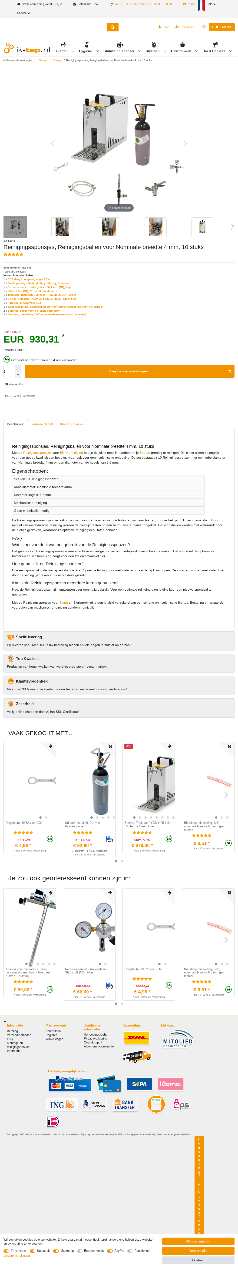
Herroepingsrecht (95, 1034)
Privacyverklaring (95, 1038)
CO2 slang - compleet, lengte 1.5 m (29, 279)
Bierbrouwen (181, 51)
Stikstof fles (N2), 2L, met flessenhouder (32, 291)
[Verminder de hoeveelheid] (18, 374)
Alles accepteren (198, 1241)
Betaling (12, 1031)
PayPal (119, 1250)
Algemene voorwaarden (99, 1046)
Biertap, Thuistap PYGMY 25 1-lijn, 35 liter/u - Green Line (42, 298)
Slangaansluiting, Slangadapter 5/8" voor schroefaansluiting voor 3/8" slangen (55, 306)
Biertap (62, 51)
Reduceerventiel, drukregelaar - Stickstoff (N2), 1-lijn (40, 287)
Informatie (13, 1051)
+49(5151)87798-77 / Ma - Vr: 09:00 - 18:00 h (143, 4)
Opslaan (198, 1260)
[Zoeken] (113, 27)
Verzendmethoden (19, 1035)
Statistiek (43, 1250)
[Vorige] (53, 143)
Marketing (67, 1250)
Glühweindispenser (119, 51)
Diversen (153, 51)
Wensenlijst (15, 384)
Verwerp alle (198, 1250)
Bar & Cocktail (214, 51)
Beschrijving (16, 424)
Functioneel (18, 1250)
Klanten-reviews (72, 424)
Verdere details (42, 424)
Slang (64, 602)
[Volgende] (185, 143)
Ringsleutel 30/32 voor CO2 (24, 302)
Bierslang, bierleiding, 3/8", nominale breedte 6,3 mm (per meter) (47, 314)
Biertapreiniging (71, 452)
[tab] (15, 424)
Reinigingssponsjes (37, 452)
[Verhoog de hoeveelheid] (18, 368)
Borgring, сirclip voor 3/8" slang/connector (34, 310)
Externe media (94, 1250)
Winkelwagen (54, 1039)
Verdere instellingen (16, 1255)
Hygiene (86, 51)
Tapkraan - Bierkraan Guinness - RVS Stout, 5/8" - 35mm (42, 294)
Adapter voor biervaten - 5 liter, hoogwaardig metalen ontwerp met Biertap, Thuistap (28, 973)
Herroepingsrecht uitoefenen (199, 1186)
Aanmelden (53, 1031)
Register (51, 1035)
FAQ (10, 1039)
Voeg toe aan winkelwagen (128, 371)
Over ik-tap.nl (93, 1042)
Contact (191, 4)
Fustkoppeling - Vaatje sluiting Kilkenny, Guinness (38, 283)
